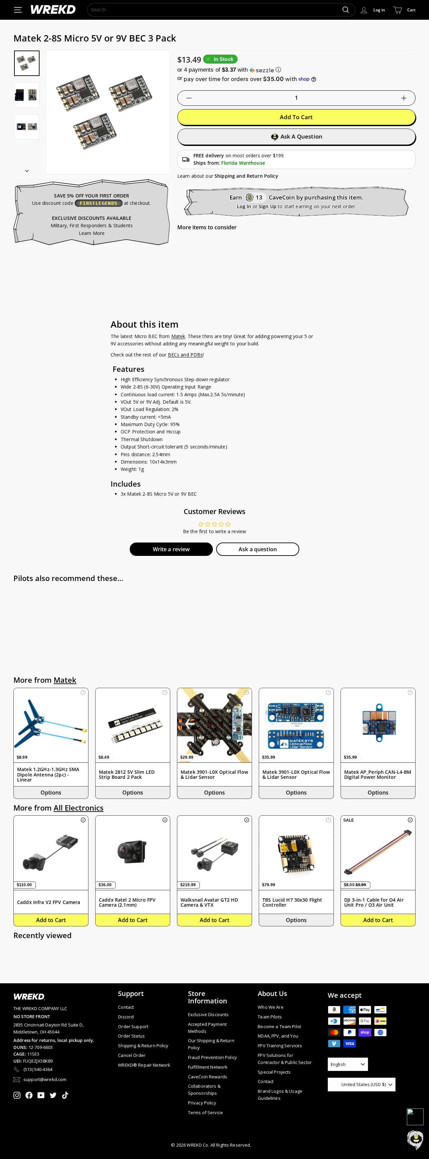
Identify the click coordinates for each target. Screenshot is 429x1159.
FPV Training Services (280, 1046)
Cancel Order (131, 1055)
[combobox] (221, 9)
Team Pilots (270, 1017)
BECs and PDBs (185, 354)
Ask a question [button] (258, 549)
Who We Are (270, 1007)
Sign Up (268, 206)
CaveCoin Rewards (207, 1077)
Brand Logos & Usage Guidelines (280, 1094)
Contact (126, 1007)
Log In (244, 206)
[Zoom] (108, 112)
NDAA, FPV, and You (278, 1036)
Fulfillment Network (208, 1067)
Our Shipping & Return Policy (211, 1044)
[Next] (26, 168)
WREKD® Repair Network (144, 1065)
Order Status (131, 1036)
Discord (126, 1017)
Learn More (92, 233)
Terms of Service (205, 1112)
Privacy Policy (202, 1103)
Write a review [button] (171, 549)
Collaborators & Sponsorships (204, 1089)
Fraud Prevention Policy (212, 1057)
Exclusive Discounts (208, 1014)
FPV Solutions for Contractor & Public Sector (285, 1058)
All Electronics (79, 808)
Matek (178, 336)
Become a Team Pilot (279, 1026)
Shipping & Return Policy (143, 1046)
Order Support (133, 1026)
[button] (296, 70)
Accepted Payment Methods (207, 1027)
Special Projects (274, 1072)
